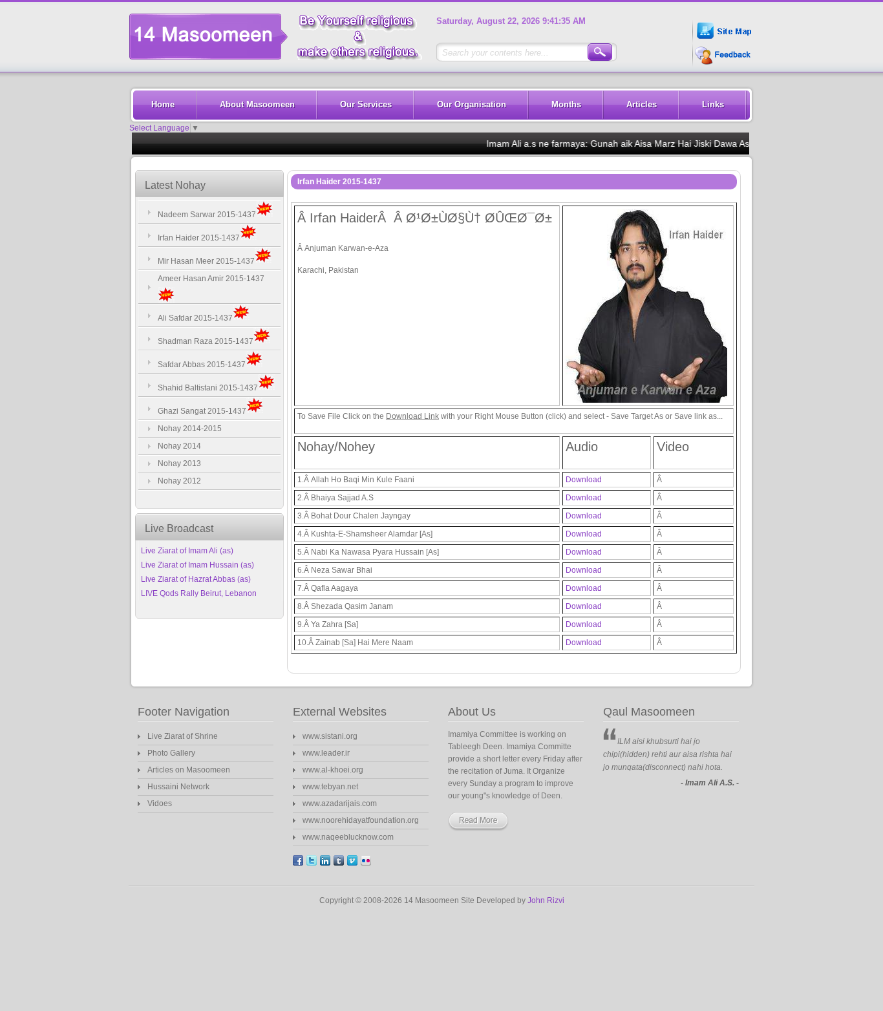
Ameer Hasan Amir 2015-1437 (211, 278)
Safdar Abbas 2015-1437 (202, 364)
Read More (485, 821)
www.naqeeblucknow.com (348, 837)
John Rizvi (545, 900)
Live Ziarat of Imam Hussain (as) (197, 564)
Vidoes (159, 803)
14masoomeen (281, 36)
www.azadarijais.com (340, 803)
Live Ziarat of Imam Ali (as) (187, 550)
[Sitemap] (723, 40)
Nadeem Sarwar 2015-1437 (207, 214)
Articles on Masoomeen (188, 769)
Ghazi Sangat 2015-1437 (202, 411)
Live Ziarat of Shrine (182, 736)
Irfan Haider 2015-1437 (199, 237)
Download (584, 479)
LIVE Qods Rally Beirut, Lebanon (199, 593)
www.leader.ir (326, 753)
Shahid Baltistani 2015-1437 (208, 387)
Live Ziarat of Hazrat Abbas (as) (196, 579)
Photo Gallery (171, 753)
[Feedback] (721, 64)
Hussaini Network (178, 786)
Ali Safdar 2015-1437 (195, 318)
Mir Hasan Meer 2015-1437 (206, 261)
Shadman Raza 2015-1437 (205, 341)
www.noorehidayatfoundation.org (361, 820)
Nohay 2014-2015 (190, 428)
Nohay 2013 (179, 463)
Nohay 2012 (179, 480)
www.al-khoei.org (333, 769)
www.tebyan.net (330, 786)
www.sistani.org (330, 736)
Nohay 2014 (179, 446)
